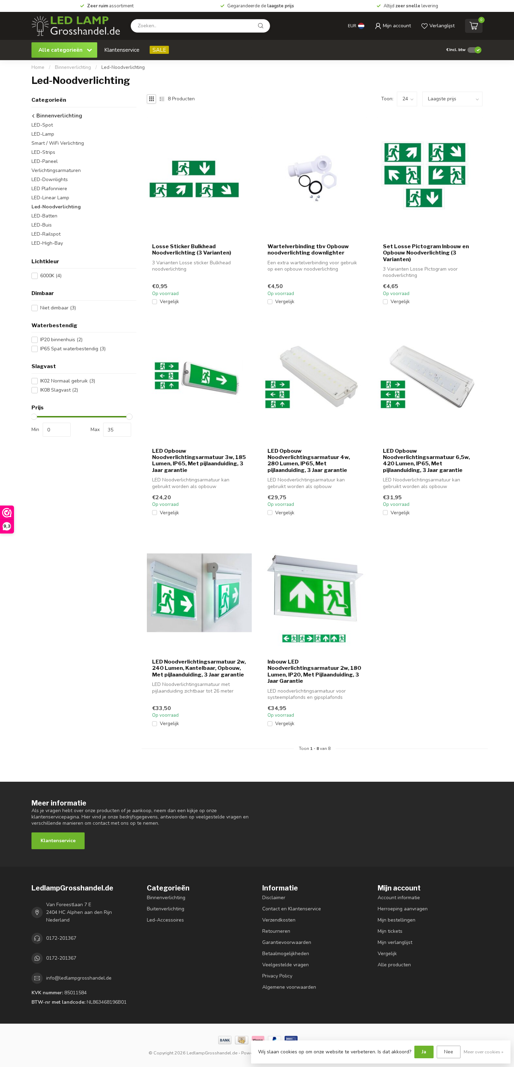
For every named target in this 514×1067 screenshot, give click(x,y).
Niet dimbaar (58, 307)
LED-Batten (44, 216)
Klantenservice (122, 49)
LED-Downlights (49, 179)
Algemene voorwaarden (289, 987)
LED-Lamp (42, 134)
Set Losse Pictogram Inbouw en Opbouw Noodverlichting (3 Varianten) (426, 253)
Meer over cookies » (484, 1052)
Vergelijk (169, 301)
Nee (448, 1051)
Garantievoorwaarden (286, 942)
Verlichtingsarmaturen (56, 170)
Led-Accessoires (165, 920)
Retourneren (276, 931)
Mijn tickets (390, 931)
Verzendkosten (278, 920)
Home (37, 67)
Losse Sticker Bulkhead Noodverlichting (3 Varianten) (191, 249)
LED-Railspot (45, 234)
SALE (159, 49)
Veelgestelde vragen (285, 964)
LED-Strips (43, 152)
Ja (424, 1051)
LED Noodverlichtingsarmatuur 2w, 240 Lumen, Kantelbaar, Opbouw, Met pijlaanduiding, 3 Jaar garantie (199, 668)
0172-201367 (61, 938)
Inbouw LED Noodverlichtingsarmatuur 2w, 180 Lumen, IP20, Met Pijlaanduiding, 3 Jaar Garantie (314, 671)
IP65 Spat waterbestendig (73, 348)
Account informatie (399, 897)
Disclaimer (273, 897)
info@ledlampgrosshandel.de (79, 978)
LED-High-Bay (47, 243)
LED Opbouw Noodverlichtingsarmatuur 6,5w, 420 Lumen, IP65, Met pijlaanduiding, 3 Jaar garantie (426, 460)
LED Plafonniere (49, 188)
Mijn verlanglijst (395, 942)
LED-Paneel (44, 161)
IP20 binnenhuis (61, 339)
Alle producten (394, 964)
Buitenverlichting (165, 908)
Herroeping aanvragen (403, 908)
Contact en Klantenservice (291, 908)
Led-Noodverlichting (123, 67)
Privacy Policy (277, 976)
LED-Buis (41, 225)
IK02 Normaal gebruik (67, 381)
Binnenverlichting (73, 67)
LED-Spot (42, 125)
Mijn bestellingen (396, 920)
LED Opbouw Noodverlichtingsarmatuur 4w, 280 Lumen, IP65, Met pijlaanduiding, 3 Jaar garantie (308, 460)
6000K (51, 275)
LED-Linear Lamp (50, 197)
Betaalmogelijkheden (285, 953)
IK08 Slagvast (59, 390)
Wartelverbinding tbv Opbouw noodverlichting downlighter (308, 249)
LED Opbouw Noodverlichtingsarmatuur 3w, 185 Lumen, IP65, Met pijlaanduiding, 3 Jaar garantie (199, 460)
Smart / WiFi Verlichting (57, 143)
